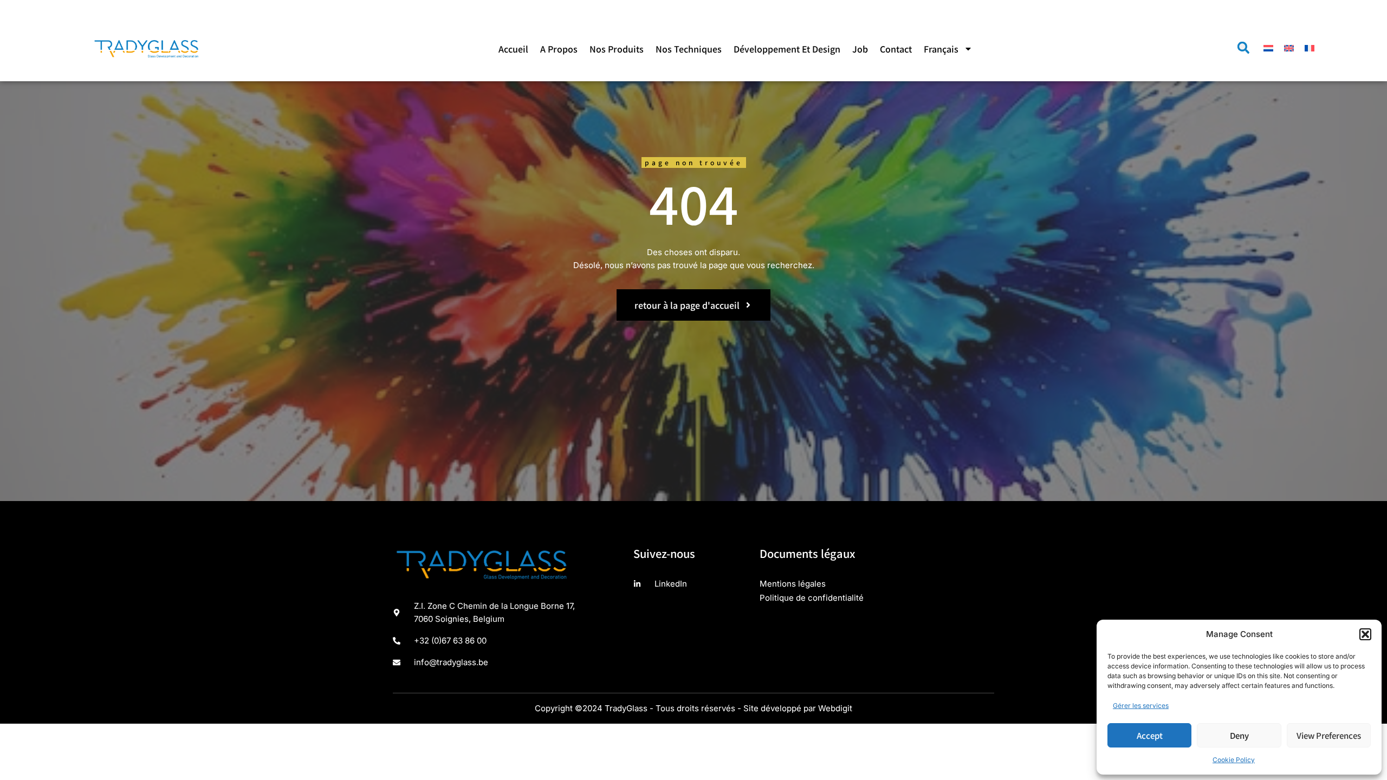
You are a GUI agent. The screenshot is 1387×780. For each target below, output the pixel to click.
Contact (896, 48)
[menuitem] (948, 49)
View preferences (1329, 735)
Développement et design (787, 48)
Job (860, 48)
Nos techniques (689, 48)
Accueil (513, 48)
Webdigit (835, 708)
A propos (559, 48)
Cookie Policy (1234, 760)
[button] (1365, 634)
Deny (1239, 735)
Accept (1150, 735)
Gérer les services (1141, 705)
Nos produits (616, 48)
